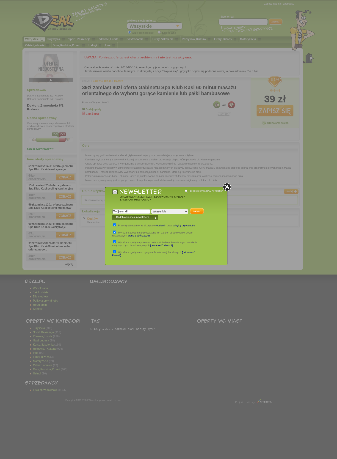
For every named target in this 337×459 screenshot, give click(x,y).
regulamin (160, 225)
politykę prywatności (184, 225)
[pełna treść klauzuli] (139, 235)
